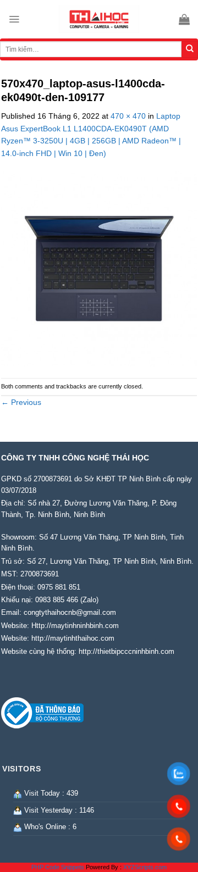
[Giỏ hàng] (184, 19)
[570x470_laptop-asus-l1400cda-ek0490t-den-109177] (99, 268)
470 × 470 (128, 116)
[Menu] (14, 19)
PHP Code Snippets (57, 867)
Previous (21, 402)
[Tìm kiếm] (190, 49)
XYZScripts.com (145, 867)
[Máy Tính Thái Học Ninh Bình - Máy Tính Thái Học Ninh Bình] (99, 19)
